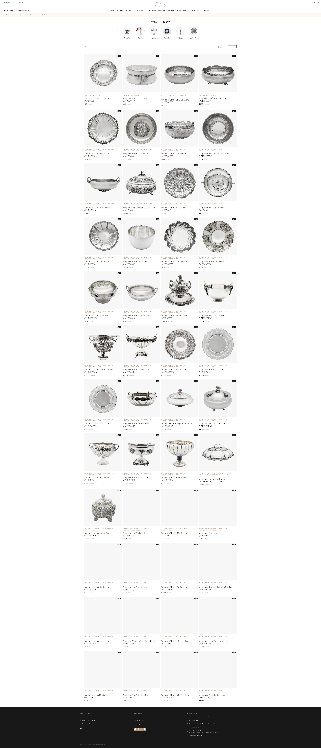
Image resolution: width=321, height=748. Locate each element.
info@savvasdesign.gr (24, 10)
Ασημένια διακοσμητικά (33, 14)
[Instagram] (138, 729)
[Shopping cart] (317, 2)
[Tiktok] (141, 729)
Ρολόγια (119, 10)
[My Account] (312, 2)
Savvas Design (196, 10)
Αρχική (112, 10)
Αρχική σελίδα (6, 14)
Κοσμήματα (129, 10)
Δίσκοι (226, 474)
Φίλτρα (232, 47)
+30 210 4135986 (8, 10)
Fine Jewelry (141, 10)
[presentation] (117, 31)
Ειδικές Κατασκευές (183, 10)
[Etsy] (144, 729)
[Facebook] (135, 729)
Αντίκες (170, 10)
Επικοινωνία (207, 10)
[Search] (314, 2)
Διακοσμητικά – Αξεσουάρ (156, 10)
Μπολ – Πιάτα (97, 95)
